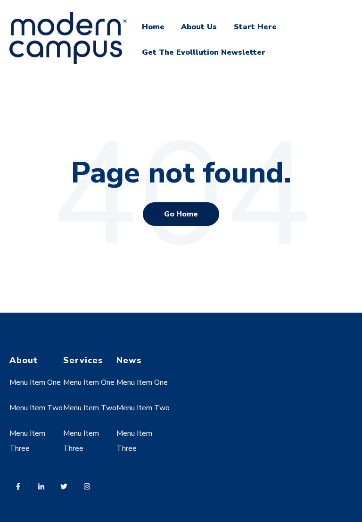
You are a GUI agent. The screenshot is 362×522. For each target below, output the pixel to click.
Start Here (255, 27)
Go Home (181, 214)
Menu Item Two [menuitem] (36, 408)
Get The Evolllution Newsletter (203, 52)
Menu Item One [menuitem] (35, 382)
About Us (199, 27)
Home (153, 27)
